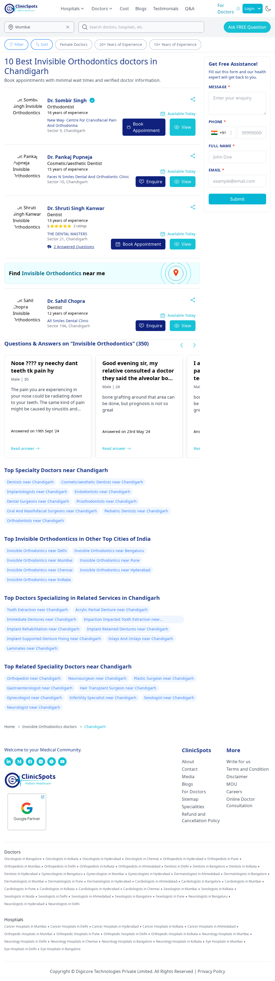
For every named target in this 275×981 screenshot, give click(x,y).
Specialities (193, 807)
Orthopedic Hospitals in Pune (78, 934)
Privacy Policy (211, 971)
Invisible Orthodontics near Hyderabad (115, 569)
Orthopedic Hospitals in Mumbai (28, 934)
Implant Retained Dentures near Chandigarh (127, 628)
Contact (190, 769)
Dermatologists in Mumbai (24, 881)
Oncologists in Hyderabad (101, 859)
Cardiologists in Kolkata (57, 889)
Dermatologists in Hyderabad (109, 881)
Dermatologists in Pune (65, 881)
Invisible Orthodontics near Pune (110, 560)
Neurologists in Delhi (63, 904)
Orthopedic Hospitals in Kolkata (174, 934)
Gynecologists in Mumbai (105, 874)
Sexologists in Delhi (52, 896)
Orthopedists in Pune (222, 859)
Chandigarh (66, 130)
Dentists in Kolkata (243, 866)
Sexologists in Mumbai (180, 889)
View (186, 127)
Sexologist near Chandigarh (169, 697)
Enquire (154, 182)
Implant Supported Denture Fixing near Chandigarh (54, 638)
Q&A (189, 9)
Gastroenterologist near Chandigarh (40, 687)
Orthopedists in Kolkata (97, 866)
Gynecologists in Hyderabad (149, 874)
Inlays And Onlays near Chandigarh (140, 638)
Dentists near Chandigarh (30, 481)
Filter (19, 44)
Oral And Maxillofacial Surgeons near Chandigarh (52, 510)
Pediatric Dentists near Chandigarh (136, 510)
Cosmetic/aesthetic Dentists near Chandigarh (102, 481)
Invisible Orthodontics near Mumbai (40, 560)
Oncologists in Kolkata (62, 859)
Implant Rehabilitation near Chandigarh (43, 628)
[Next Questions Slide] (194, 345)
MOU (231, 784)
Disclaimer (237, 777)
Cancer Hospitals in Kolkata (163, 926)
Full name (222, 145)
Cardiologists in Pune (20, 889)
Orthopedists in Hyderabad (183, 859)
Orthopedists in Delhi (60, 866)
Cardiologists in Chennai (141, 889)
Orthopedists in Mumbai (22, 866)
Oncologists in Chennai (142, 859)
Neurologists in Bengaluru (208, 896)
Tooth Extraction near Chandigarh (37, 609)
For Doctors (194, 792)
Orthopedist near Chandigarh (34, 678)
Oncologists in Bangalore (23, 859)
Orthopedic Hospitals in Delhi (125, 934)
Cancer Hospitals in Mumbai (25, 926)
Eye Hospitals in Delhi (20, 949)
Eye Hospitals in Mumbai (224, 941)
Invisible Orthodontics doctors (52, 726)
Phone (217, 121)
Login (250, 8)
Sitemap (190, 799)
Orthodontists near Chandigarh (35, 520)
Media (188, 777)
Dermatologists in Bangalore (245, 874)
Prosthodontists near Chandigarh (107, 501)
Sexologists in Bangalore (133, 896)
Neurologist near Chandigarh (33, 707)
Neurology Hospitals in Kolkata (179, 941)
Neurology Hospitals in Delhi (25, 941)
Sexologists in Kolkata (217, 889)
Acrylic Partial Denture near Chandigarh (111, 609)
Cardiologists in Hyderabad (99, 889)
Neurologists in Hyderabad (24, 904)
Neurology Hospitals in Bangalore (127, 941)
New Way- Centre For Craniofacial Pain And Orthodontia (82, 122)
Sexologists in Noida (19, 896)
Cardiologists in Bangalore (201, 881)
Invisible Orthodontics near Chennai (40, 569)
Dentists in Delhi (176, 866)
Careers (234, 792)
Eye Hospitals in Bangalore (61, 949)
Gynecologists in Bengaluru (62, 874)
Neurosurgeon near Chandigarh (97, 678)
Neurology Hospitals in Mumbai (225, 934)
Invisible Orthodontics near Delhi (37, 550)
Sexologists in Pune (170, 896)
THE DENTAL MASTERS (67, 233)
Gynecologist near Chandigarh (34, 697)
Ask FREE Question (247, 27)
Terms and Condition (247, 769)
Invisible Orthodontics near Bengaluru (109, 550)
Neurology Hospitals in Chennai (74, 941)
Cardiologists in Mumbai (243, 881)
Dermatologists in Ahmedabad (197, 874)
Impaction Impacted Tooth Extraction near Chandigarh (122, 620)
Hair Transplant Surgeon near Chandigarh (118, 687)
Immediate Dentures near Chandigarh (41, 619)
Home (12, 726)
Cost (124, 9)
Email (216, 169)
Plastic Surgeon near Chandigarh (164, 678)
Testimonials (166, 9)
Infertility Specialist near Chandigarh (103, 697)
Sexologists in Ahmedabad (91, 896)
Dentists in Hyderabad (21, 874)
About (188, 762)
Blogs (141, 9)
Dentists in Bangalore (209, 866)
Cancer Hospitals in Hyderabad (115, 926)
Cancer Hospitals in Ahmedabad (211, 926)
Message (219, 86)
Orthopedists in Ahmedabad (139, 866)
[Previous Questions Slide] (181, 345)
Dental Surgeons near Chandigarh (38, 501)
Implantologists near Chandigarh (37, 491)
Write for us (238, 762)
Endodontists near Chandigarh (102, 491)
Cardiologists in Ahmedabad (156, 881)
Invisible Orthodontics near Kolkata (39, 579)
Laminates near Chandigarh (32, 648)
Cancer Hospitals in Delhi (69, 926)
